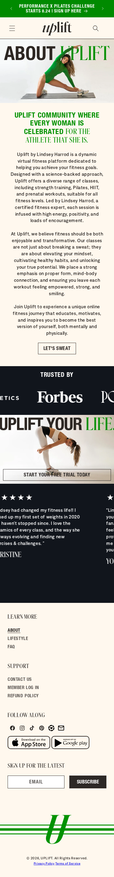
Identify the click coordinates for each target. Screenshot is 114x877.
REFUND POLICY (23, 696)
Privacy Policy (44, 863)
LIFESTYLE (18, 639)
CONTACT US (20, 679)
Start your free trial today (57, 475)
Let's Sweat (57, 349)
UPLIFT (47, 858)
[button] (12, 28)
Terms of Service (67, 863)
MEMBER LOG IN (23, 688)
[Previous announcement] (11, 8)
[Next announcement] (102, 8)
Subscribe (88, 782)
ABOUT (14, 630)
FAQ (11, 647)
